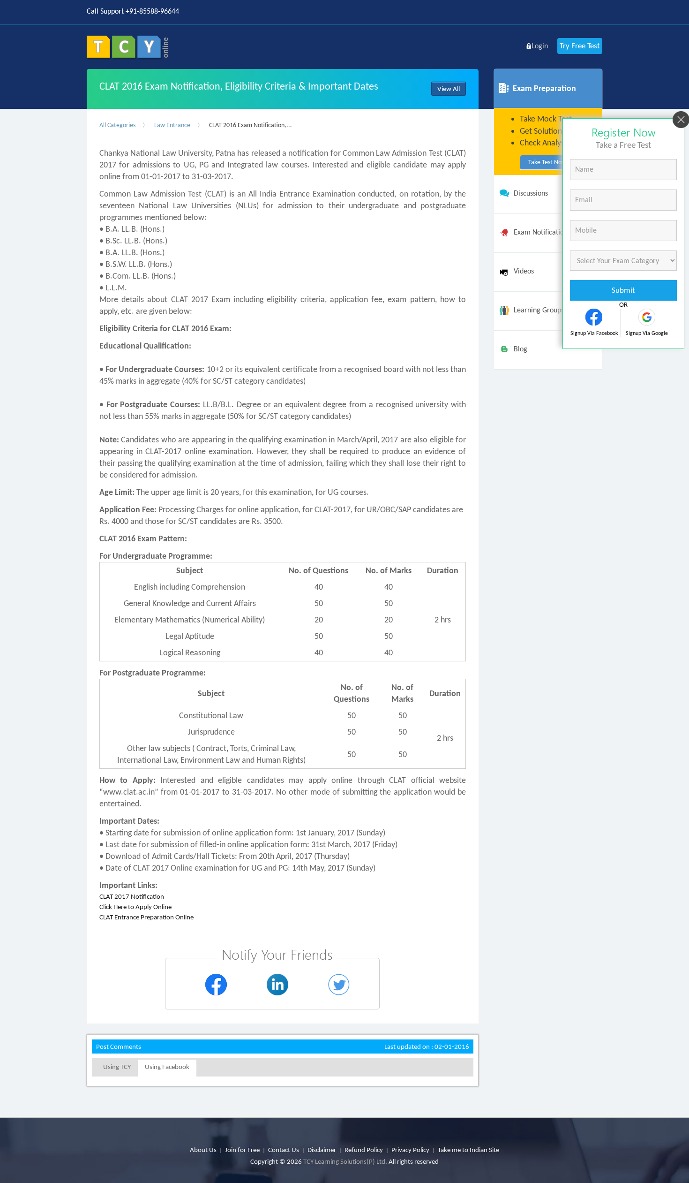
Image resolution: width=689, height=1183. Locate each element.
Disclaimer (321, 1149)
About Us (203, 1149)
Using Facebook (167, 1066)
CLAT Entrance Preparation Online (146, 917)
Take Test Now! (548, 162)
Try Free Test (580, 46)
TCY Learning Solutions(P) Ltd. (345, 1161)
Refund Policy (363, 1149)
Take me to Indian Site (468, 1149)
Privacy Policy (410, 1149)
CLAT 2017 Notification (131, 896)
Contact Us (283, 1149)
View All (448, 88)
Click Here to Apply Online (135, 906)
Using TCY (117, 1066)
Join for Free (242, 1149)
